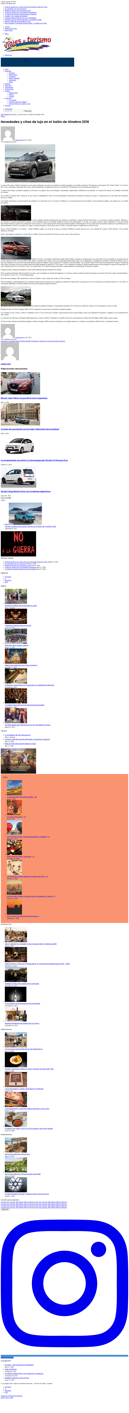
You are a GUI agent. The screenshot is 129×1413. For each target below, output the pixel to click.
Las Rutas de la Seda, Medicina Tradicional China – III (27, 876)
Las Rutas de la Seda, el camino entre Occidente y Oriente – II (31, 896)
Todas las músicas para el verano (18, 625)
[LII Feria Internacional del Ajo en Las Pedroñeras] (16, 1047)
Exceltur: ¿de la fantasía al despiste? (16, 16)
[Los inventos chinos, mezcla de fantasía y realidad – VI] (14, 834)
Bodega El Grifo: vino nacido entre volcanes (22, 984)
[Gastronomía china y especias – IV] (14, 854)
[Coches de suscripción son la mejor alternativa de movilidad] (20, 425)
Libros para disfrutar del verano (17, 1154)
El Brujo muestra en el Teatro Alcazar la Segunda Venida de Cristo (26, 7)
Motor (11, 82)
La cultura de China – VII (16, 817)
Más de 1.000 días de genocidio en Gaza (18, 21)
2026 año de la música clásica (16, 645)
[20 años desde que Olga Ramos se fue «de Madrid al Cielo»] (16, 723)
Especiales (8, 98)
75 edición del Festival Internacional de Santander (20, 14)
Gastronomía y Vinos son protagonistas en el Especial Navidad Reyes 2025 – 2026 (37, 964)
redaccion (18, 140)
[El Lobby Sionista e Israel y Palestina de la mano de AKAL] (16, 1192)
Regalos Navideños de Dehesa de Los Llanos (22, 1023)
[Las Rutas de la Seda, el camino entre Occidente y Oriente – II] (14, 894)
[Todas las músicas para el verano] (16, 623)
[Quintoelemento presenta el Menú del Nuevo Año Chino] (16, 1106)
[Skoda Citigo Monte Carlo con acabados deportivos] (18, 487)
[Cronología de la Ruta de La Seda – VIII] (14, 795)
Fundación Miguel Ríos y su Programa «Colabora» (24, 1373)
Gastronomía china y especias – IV (20, 856)
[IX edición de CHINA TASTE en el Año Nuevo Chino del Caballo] (16, 1126)
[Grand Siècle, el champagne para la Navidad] (15, 1001)
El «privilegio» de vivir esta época (16, 9)
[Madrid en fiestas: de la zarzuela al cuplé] (16, 603)
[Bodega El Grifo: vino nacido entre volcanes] (16, 981)
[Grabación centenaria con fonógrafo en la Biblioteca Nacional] (16, 683)
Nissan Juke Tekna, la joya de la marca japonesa (24, 398)
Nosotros (8, 105)
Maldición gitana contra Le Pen (17, 1378)
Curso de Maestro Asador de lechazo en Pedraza (24, 1089)
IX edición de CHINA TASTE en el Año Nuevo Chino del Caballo (29, 1128)
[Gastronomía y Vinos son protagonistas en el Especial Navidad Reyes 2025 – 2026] (16, 961)
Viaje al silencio (11, 1369)
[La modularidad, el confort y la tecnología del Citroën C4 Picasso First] (20, 456)
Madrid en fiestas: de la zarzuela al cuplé (18, 10)
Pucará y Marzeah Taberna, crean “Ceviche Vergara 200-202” (29, 1069)
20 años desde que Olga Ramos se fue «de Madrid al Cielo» (27, 725)
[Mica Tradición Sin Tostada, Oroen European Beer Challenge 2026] (16, 942)
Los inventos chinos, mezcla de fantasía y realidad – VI (28, 837)
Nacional (12, 73)
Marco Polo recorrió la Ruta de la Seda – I (23, 916)
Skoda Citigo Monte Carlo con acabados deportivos (25, 491)
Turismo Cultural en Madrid (18, 102)
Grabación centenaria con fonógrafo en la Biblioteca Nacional (29, 685)
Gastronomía (9, 87)
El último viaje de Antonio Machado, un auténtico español (23, 19)
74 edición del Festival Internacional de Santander (24, 705)
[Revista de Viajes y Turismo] (26, 51)
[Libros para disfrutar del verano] (16, 1152)
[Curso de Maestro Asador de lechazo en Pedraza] (16, 1086)
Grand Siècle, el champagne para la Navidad (22, 1003)
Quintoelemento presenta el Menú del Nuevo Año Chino (27, 1109)
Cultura (7, 91)
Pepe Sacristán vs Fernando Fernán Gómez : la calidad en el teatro (26, 23)
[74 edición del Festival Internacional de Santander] (16, 703)
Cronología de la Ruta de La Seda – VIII (22, 797)
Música (11, 94)
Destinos (7, 84)
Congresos (12, 76)
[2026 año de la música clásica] (16, 643)
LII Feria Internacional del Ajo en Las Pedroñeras (20, 18)
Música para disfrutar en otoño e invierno (21, 665)
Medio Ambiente (14, 78)
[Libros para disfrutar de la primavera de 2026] (16, 1172)
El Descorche (9, 89)
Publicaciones (13, 93)
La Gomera (12, 100)
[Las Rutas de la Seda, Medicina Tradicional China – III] (14, 874)
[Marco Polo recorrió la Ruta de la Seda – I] (14, 914)
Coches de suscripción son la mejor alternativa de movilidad (30, 429)
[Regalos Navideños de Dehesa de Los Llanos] (16, 1021)
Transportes (12, 80)
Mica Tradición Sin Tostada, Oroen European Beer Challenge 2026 (31, 944)
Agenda (11, 96)
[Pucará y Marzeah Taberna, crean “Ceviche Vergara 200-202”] (16, 1067)
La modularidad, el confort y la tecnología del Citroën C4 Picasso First (34, 460)
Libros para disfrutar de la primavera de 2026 (23, 1174)
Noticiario (8, 71)
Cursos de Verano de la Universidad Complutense (20, 12)
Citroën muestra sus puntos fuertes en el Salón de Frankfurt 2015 (30, 526)
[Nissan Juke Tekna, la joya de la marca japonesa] (20, 394)
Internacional (13, 74)
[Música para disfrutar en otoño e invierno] (16, 663)
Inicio (6, 69)
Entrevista (8, 85)
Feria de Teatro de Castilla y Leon (19, 104)
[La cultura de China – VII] (14, 814)
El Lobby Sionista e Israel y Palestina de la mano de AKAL (27, 1194)
